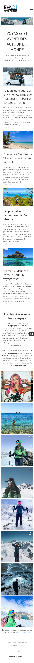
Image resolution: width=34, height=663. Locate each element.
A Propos (14, 642)
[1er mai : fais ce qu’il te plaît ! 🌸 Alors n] (17, 482)
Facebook (19, 632)
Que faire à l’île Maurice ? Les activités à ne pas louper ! (17, 158)
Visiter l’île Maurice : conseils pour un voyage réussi (15, 275)
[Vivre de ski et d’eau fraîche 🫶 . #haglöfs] (17, 611)
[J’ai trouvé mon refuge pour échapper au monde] (17, 579)
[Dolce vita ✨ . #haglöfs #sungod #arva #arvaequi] (17, 514)
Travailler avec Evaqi (22, 642)
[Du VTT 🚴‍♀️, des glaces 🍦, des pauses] (17, 386)
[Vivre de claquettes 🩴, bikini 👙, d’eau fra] (17, 418)
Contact (9, 642)
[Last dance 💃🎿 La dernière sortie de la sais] (17, 450)
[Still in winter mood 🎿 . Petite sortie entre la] (17, 546)
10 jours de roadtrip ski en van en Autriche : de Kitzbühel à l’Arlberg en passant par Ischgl (17, 96)
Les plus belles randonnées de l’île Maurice (15, 215)
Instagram (26, 632)
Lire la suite (7, 127)
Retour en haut (15, 657)
